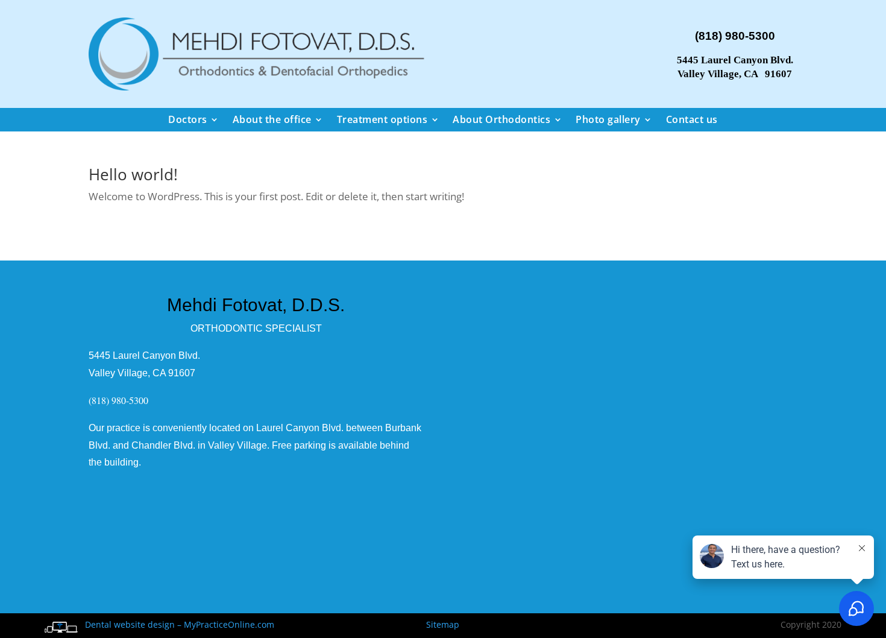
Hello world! (133, 174)
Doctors (187, 119)
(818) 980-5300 (735, 36)
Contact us (692, 119)
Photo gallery (608, 119)
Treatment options (382, 119)
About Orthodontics (501, 119)
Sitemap (442, 624)
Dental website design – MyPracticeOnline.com (177, 624)
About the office (272, 119)
